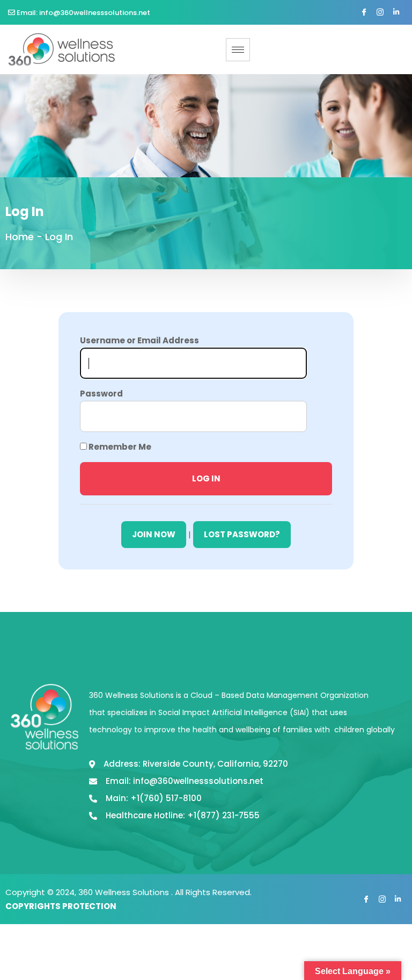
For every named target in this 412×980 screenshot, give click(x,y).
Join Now (153, 534)
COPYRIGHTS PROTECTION (60, 906)
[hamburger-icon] (238, 49)
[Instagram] (380, 13)
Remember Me (119, 446)
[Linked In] (396, 13)
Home (19, 236)
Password (101, 393)
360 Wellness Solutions (124, 892)
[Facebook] (364, 13)
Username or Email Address (139, 340)
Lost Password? (242, 534)
